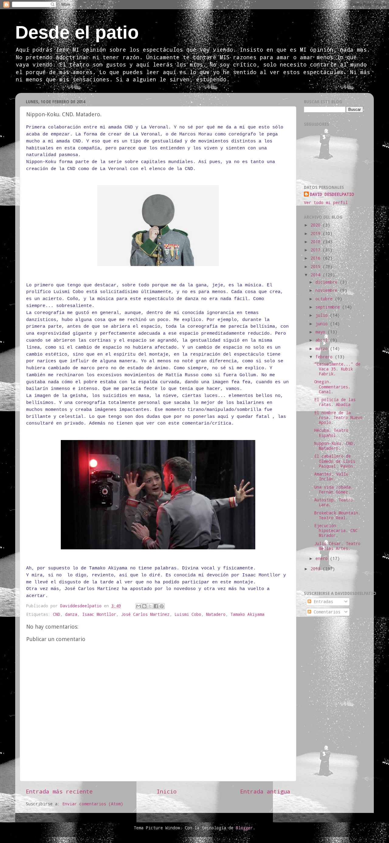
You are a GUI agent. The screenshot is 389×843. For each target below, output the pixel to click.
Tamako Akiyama (247, 614)
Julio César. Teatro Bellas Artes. (337, 546)
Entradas (322, 601)
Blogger (244, 828)
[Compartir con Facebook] (156, 606)
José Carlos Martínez (145, 614)
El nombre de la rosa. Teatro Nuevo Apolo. (338, 417)
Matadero (215, 614)
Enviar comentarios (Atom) (92, 804)
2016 (317, 258)
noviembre (327, 290)
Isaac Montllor (99, 614)
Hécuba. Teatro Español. (331, 433)
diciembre (327, 282)
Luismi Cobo (187, 614)
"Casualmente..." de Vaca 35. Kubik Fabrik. (337, 369)
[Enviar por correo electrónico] (139, 606)
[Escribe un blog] (144, 606)
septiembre (328, 307)
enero (322, 558)
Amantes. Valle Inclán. (331, 476)
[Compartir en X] (150, 606)
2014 (317, 275)
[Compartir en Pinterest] (162, 606)
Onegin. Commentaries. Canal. (332, 386)
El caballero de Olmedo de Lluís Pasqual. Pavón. (334, 461)
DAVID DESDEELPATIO (332, 194)
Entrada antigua (265, 791)
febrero (325, 357)
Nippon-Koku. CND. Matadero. (335, 446)
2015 (317, 266)
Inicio (167, 791)
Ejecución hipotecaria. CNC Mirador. (336, 530)
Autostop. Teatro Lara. (333, 502)
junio (322, 323)
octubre (325, 299)
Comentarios (325, 612)
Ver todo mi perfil (326, 202)
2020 (317, 225)
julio (322, 315)
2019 (317, 233)
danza (71, 614)
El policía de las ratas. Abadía (335, 402)
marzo (322, 348)
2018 (317, 241)
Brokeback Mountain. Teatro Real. (337, 515)
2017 (317, 250)
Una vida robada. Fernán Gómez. (333, 489)
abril (322, 340)
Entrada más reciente (59, 791)
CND (56, 614)
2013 (317, 569)
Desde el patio (77, 32)
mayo (321, 332)
